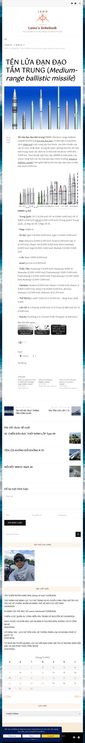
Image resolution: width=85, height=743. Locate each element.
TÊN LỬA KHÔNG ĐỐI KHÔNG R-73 (24, 450)
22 (20, 683)
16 (31, 678)
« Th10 (7, 696)
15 (20, 678)
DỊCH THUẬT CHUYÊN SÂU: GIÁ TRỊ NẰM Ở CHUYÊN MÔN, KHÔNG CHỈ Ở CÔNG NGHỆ (40, 623)
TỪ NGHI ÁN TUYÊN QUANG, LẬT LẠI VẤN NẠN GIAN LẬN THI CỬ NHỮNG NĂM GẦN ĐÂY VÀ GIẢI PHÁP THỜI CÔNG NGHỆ (42, 645)
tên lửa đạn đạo (45, 141)
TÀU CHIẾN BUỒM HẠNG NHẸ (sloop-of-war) (24, 595)
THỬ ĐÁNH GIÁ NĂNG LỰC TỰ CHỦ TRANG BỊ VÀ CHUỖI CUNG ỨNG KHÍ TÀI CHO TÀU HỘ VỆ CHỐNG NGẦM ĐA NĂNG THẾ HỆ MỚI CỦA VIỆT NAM (41, 602)
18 (53, 678)
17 (43, 678)
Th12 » (77, 696)
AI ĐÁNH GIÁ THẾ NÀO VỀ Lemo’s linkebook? (24, 611)
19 (64, 678)
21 (10, 683)
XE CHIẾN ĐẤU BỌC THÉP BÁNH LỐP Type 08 (29, 434)
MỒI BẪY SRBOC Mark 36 (18, 467)
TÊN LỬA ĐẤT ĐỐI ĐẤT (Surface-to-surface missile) (67, 382)
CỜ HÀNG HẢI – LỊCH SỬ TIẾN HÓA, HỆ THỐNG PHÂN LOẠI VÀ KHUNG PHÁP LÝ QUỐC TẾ (40, 634)
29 (20, 688)
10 (43, 672)
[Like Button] (20, 342)
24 (43, 683)
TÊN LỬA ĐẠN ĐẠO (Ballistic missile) (46, 381)
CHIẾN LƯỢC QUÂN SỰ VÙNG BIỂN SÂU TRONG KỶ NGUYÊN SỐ (33, 616)
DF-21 (38, 220)
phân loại (27, 144)
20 (75, 678)
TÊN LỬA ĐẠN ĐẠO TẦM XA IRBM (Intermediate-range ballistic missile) (26, 382)
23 (31, 683)
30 (31, 688)
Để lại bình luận (8, 140)
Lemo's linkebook (42, 28)
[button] (49, 189)
